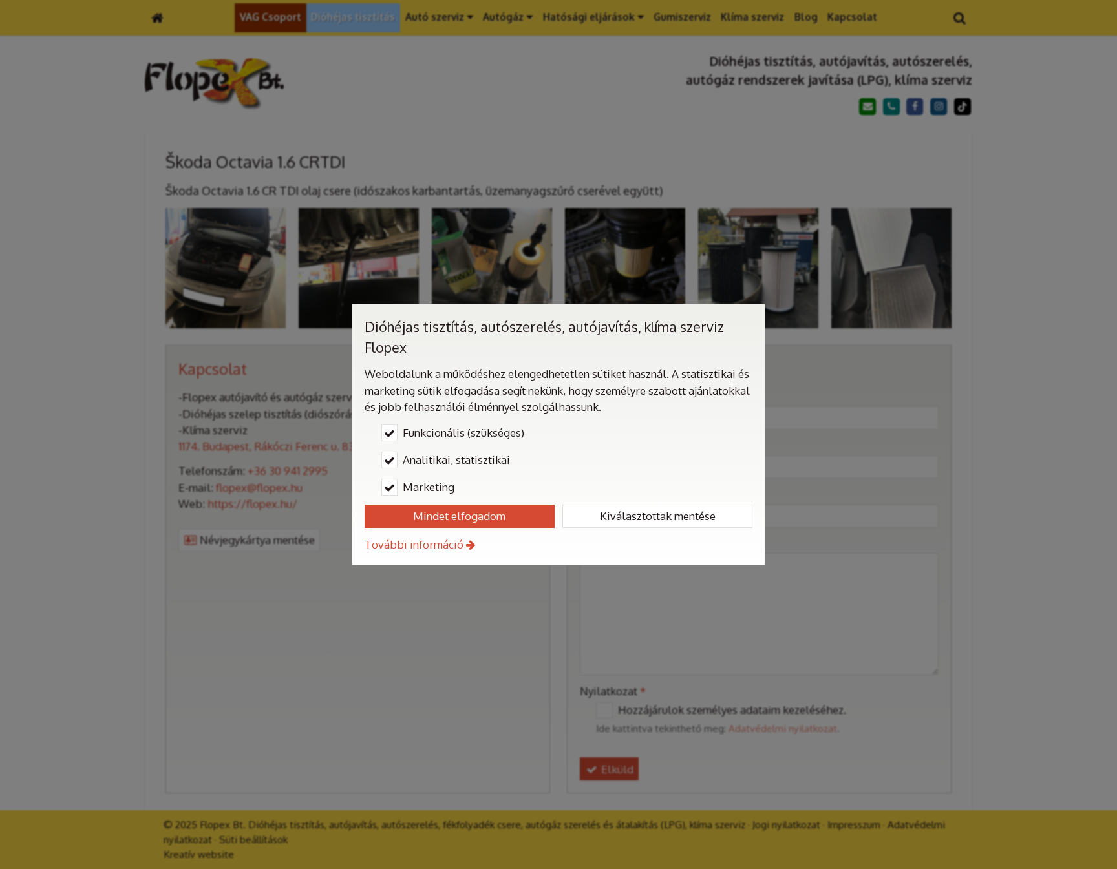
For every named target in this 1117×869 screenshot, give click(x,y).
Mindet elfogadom (459, 516)
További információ (414, 544)
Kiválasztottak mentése (658, 516)
